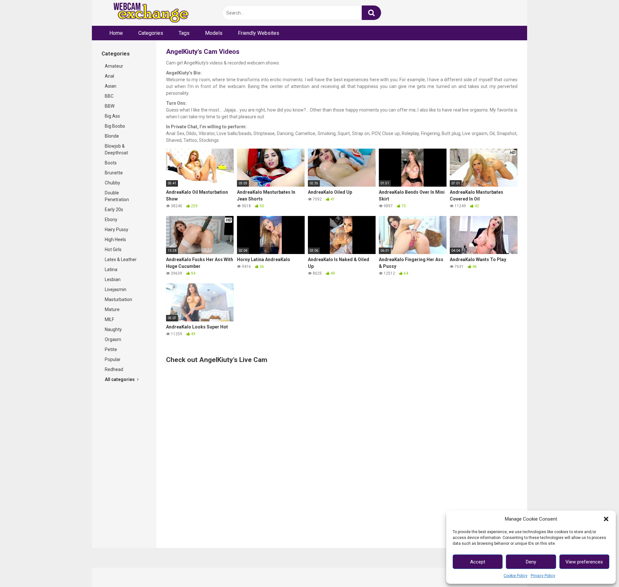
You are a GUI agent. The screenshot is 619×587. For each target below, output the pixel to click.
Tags (184, 33)
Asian (110, 86)
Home (116, 33)
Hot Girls (113, 249)
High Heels (115, 239)
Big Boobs (115, 126)
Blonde (112, 136)
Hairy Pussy (116, 229)
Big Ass (112, 116)
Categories (150, 33)
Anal (109, 76)
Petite (111, 349)
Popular (113, 359)
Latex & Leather (121, 259)
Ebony (111, 219)
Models (213, 33)
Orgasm (113, 339)
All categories (120, 379)
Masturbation (118, 299)
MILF (109, 319)
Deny (531, 562)
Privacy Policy (543, 575)
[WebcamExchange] (147, 13)
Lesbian (113, 279)
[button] (606, 519)
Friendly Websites (258, 33)
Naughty (113, 329)
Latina (111, 269)
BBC (109, 96)
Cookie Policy (515, 575)
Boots (111, 162)
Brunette (114, 172)
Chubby (112, 182)
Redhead (114, 369)
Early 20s (114, 209)
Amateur (114, 66)
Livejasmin (115, 289)
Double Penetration (117, 196)
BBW (109, 106)
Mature (112, 309)
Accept (477, 562)
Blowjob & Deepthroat (116, 149)
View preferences (584, 562)
